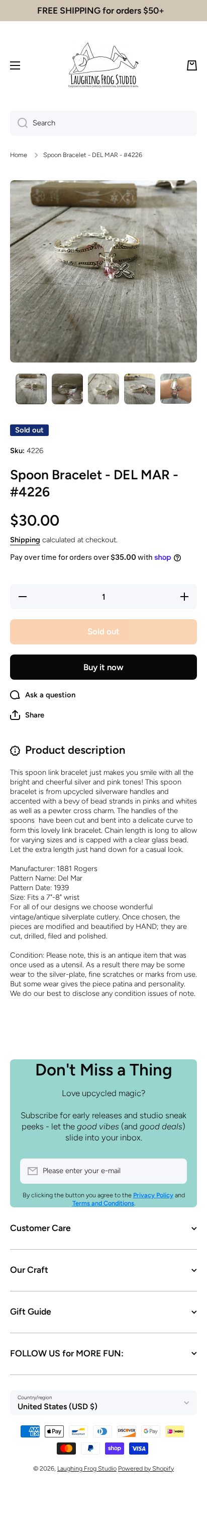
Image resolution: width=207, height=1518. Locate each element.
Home (18, 155)
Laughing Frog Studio (87, 1468)
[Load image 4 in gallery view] (139, 389)
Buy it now (103, 667)
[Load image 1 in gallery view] (31, 389)
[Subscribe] (174, 1171)
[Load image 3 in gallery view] (103, 389)
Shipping (25, 539)
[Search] (19, 123)
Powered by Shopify (146, 1468)
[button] (192, 65)
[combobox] (103, 123)
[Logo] (103, 65)
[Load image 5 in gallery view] (175, 389)
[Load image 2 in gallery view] (67, 389)
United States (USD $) (57, 1406)
